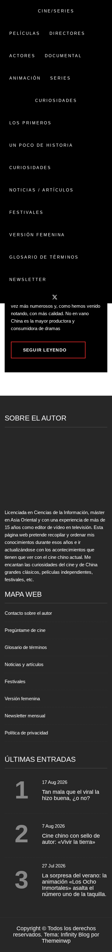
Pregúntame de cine (25, 630)
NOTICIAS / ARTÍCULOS (41, 190)
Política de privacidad (26, 732)
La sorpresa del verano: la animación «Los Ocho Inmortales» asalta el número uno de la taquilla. (74, 884)
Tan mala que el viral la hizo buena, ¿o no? (70, 795)
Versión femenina (22, 698)
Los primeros (30, 123)
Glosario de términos (26, 647)
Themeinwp (56, 941)
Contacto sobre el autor (28, 613)
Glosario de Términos (44, 257)
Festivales (26, 212)
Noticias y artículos (24, 664)
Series (60, 78)
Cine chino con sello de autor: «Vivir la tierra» (71, 839)
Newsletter (27, 279)
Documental (63, 55)
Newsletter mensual (25, 715)
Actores (22, 55)
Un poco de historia (41, 145)
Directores (67, 33)
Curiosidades (30, 167)
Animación (25, 78)
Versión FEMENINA (37, 234)
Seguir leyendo (45, 349)
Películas (24, 33)
